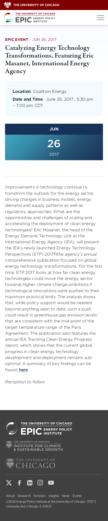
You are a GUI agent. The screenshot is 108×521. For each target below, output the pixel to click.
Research (24, 496)
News (66, 496)
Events (77, 496)
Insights (53, 496)
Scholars (39, 496)
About (10, 496)
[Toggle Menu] (100, 17)
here (23, 370)
